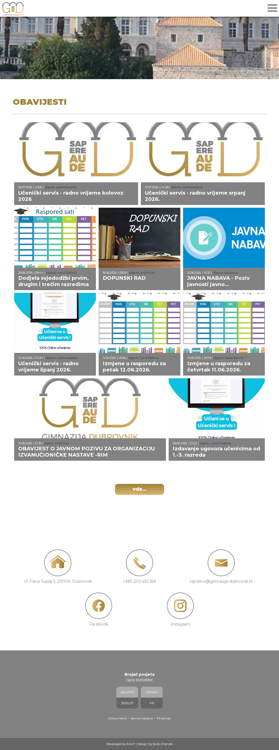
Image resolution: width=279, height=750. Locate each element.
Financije (164, 718)
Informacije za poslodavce (28, 83)
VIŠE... (139, 489)
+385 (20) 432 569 (139, 581)
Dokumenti (117, 718)
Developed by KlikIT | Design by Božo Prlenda (139, 744)
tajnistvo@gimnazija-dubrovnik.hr (221, 581)
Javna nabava (142, 718)
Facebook (98, 624)
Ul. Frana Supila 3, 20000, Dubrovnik (58, 581)
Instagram (180, 624)
